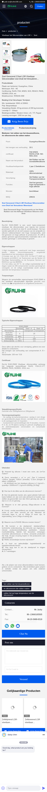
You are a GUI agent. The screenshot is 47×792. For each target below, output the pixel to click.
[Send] (44, 788)
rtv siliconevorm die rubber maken (17, 589)
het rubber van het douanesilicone (17, 584)
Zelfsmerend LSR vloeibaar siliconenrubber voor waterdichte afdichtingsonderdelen (34, 721)
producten (12, 31)
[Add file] (3, 788)
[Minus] (43, 734)
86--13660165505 (38, 2)
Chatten (40, 6)
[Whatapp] (12, 625)
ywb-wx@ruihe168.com (13, 2)
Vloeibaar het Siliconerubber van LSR (16, 35)
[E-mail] (17, 626)
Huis (3, 31)
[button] (7, 73)
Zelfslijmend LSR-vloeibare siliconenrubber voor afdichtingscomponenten (12, 721)
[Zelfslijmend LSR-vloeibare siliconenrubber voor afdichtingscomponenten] (12, 707)
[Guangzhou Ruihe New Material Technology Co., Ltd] (12, 6)
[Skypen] (6, 626)
